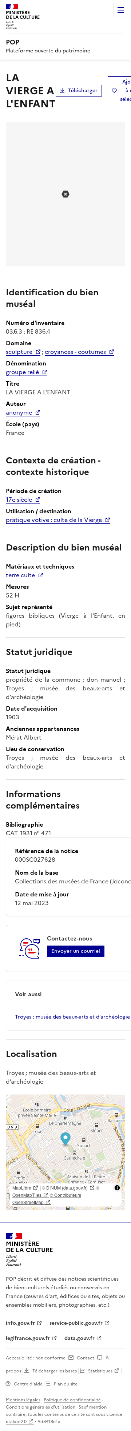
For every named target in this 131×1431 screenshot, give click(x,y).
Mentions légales (23, 1400)
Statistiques (100, 1371)
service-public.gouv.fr (76, 1323)
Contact (85, 1358)
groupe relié (22, 372)
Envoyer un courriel (75, 951)
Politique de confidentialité (72, 1400)
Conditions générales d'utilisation (40, 1407)
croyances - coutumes (75, 351)
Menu (121, 10)
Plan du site (66, 1384)
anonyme (19, 412)
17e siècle (19, 499)
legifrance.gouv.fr (28, 1338)
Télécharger (83, 90)
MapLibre (21, 1187)
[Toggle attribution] (117, 1187)
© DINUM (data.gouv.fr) (65, 1187)
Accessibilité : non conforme (36, 1358)
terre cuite (20, 575)
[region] (65, 1152)
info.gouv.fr (20, 1323)
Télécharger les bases (54, 1371)
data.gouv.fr (79, 1338)
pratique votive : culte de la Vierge (54, 519)
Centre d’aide (28, 1384)
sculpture (19, 351)
